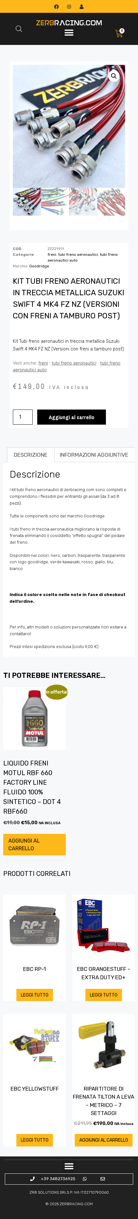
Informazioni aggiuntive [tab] (94, 455)
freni (51, 254)
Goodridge (39, 266)
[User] (81, 6)
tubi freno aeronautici (78, 254)
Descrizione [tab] (30, 455)
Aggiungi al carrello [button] (24, 845)
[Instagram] (69, 6)
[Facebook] (56, 6)
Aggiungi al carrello (71, 417)
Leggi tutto (34, 995)
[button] (69, 33)
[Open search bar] (19, 29)
